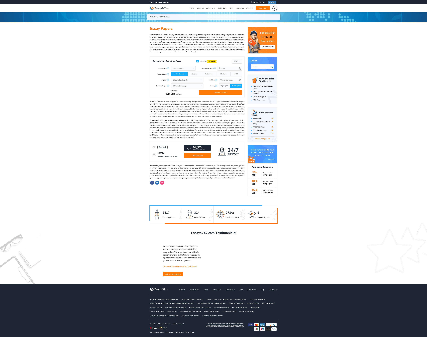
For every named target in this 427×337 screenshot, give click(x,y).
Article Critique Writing (211, 311)
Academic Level (161, 74)
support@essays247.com (167, 156)
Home (192, 8)
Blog (241, 290)
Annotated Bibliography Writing (212, 316)
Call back (272, 2)
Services (182, 290)
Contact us (273, 290)
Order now (222, 8)
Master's (223, 74)
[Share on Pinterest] (162, 183)
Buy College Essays (268, 303)
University (208, 74)
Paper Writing (172, 311)
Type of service (162, 68)
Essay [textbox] (223, 68)
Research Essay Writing (236, 303)
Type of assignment (207, 68)
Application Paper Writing (190, 316)
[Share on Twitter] (157, 183)
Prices (231, 8)
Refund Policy (179, 332)
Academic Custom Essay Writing (190, 311)
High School (179, 74)
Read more (271, 159)
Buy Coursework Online (257, 299)
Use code (268, 47)
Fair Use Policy (189, 332)
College (194, 74)
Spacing (212, 86)
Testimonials (230, 290)
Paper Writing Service (157, 311)
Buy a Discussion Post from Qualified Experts (211, 303)
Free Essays (252, 290)
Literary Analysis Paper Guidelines (192, 299)
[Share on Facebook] (152, 183)
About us (200, 8)
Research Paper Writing (221, 307)
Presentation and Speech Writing (200, 307)
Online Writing (255, 307)
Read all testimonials (173, 274)
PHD (236, 74)
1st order (207, 61)
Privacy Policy (169, 332)
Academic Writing (253, 303)
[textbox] (232, 80)
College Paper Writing (246, 311)
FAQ (262, 290)
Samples (249, 8)
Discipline (212, 80)
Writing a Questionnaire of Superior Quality (164, 299)
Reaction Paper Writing (239, 307)
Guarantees (210, 8)
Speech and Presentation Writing (175, 307)
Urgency (163, 80)
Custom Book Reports (229, 311)
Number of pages (161, 86)
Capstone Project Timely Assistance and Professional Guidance (226, 299)
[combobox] (229, 68)
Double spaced (236, 86)
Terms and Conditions (157, 332)
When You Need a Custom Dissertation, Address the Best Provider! (171, 303)
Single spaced (224, 86)
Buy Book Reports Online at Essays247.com (164, 316)
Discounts (240, 8)
